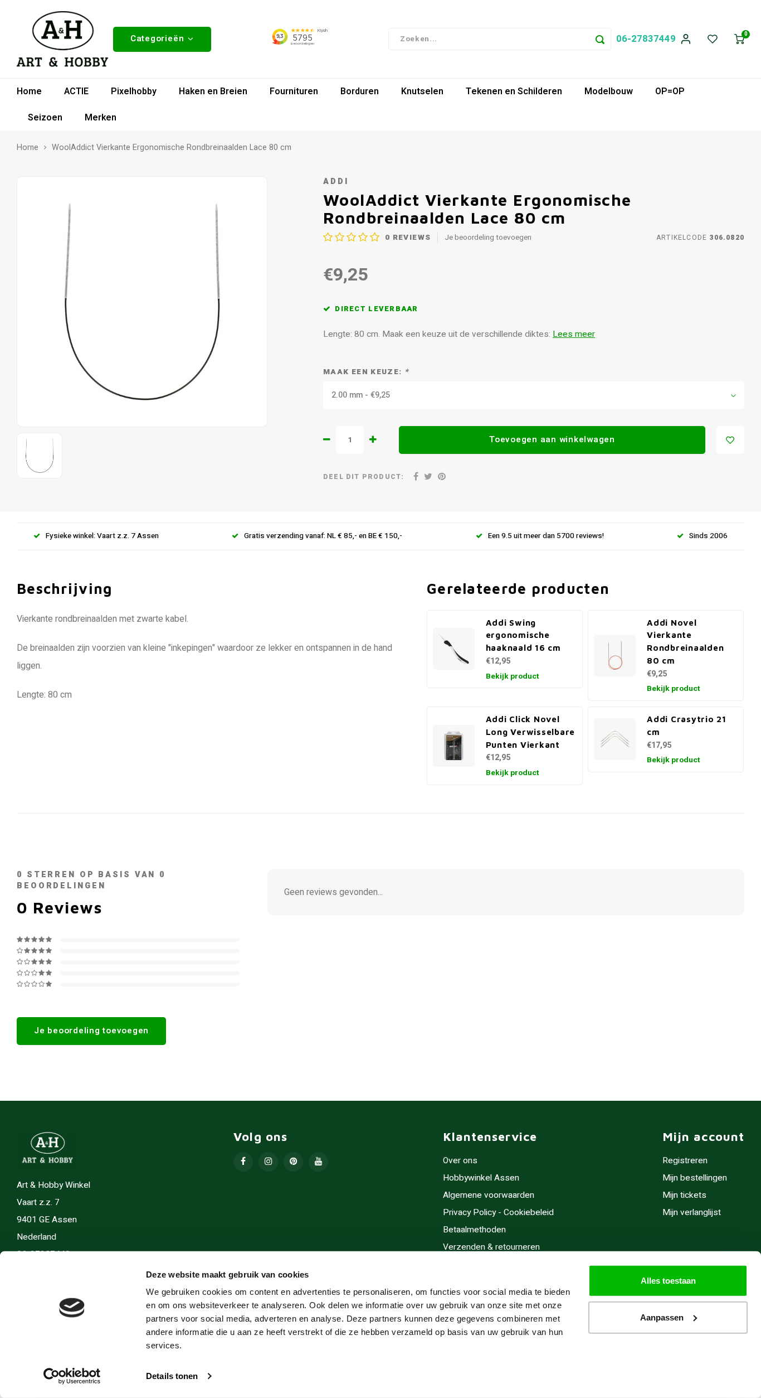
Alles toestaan (668, 1280)
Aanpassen (662, 1317)
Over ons (460, 1160)
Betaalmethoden (474, 1229)
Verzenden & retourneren (491, 1247)
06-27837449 (646, 39)
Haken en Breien (213, 91)
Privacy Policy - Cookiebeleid (498, 1212)
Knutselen (422, 91)
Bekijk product (512, 676)
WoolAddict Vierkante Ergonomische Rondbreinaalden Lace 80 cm (171, 147)
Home (29, 91)
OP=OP (670, 91)
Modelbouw (608, 91)
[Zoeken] (600, 39)
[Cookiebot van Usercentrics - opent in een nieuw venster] (72, 1376)
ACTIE (76, 91)
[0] (739, 39)
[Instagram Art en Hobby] (268, 1162)
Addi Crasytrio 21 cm (686, 725)
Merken (100, 117)
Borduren (359, 91)
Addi (336, 181)
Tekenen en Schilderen (514, 91)
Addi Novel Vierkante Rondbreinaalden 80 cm (685, 641)
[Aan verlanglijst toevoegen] (730, 440)
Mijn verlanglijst (691, 1212)
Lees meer (574, 334)
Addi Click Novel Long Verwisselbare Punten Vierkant (530, 731)
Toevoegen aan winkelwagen (552, 439)
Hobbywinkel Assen (481, 1178)
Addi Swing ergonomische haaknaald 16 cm (523, 635)
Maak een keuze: (365, 372)
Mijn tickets (684, 1195)
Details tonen (172, 1376)
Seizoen (45, 117)
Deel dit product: (363, 477)
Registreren (685, 1160)
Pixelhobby (134, 91)
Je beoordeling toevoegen (488, 238)
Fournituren (294, 91)
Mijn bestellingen (694, 1178)
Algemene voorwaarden (488, 1195)
